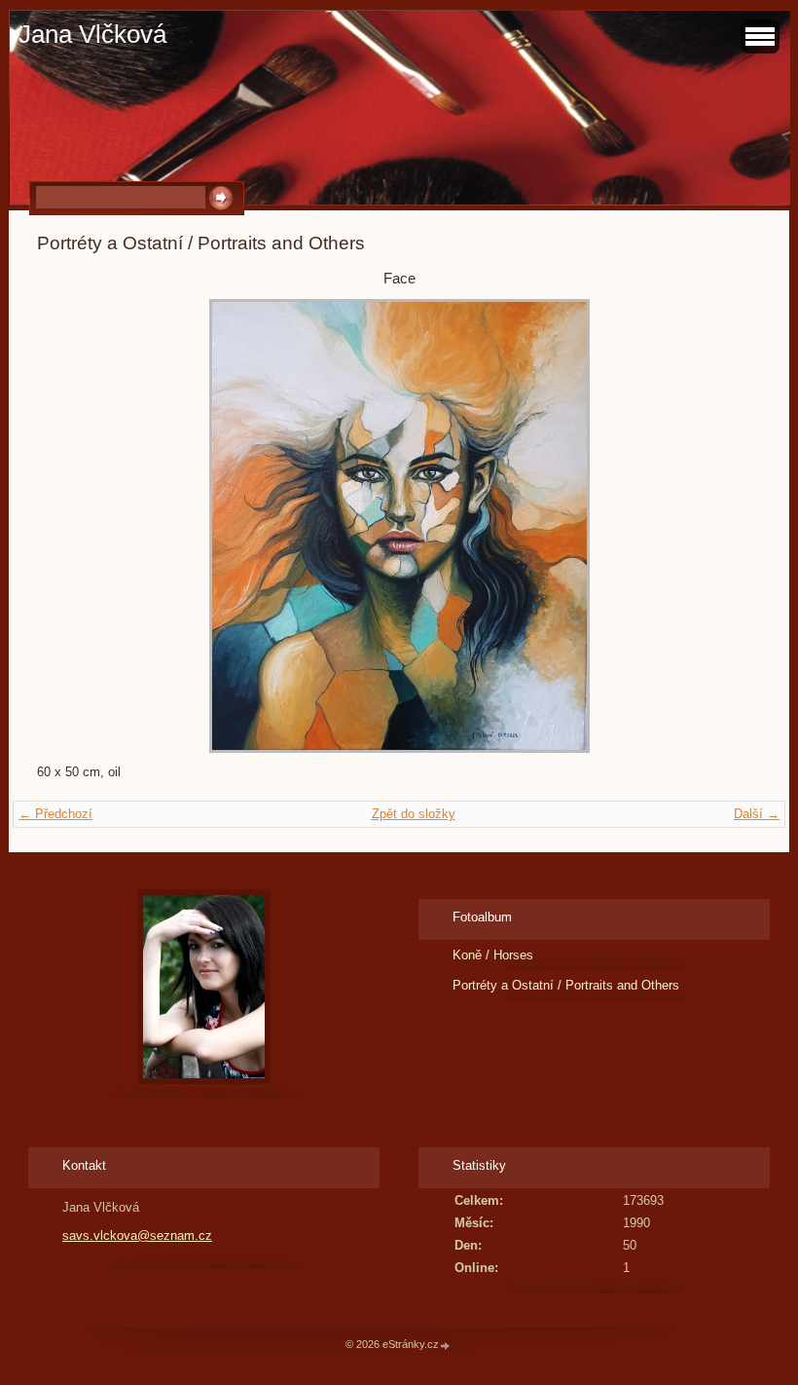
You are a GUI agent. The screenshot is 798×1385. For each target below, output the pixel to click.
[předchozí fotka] (69, 526)
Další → (757, 813)
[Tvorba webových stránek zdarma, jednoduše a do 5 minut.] (446, 1345)
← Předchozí (55, 813)
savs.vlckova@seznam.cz (137, 1235)
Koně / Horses (493, 955)
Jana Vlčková (92, 34)
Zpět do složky (413, 813)
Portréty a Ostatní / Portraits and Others (566, 985)
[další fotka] (729, 526)
